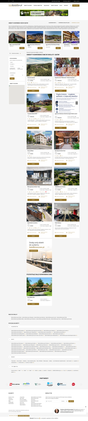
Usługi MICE (46, 5)
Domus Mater (30, 150)
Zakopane (29, 47)
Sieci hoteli (22, 398)
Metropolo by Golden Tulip (33, 186)
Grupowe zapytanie (56, 1)
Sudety (50, 360)
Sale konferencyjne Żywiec (66, 318)
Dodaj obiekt (75, 5)
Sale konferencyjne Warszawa (18, 343)
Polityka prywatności (13, 411)
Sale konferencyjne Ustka (43, 349)
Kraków (31, 80)
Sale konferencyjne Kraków (16, 317)
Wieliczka (60, 80)
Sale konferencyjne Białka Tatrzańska (43, 318)
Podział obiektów (38, 5)
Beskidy (25, 360)
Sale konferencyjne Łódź (16, 344)
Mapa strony (22, 403)
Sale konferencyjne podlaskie (32, 333)
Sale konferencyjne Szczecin (55, 349)
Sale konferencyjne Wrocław (44, 343)
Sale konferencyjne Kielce (66, 344)
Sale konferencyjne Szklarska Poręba (31, 346)
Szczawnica (48, 47)
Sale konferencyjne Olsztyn (71, 348)
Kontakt (66, 5)
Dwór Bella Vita (31, 297)
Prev (29, 67)
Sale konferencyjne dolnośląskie (18, 330)
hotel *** (56, 152)
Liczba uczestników (20, 69)
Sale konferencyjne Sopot (67, 349)
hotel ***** (20, 370)
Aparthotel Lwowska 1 (32, 222)
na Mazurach (21, 362)
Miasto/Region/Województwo (16, 60)
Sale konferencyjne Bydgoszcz (58, 346)
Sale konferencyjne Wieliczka (30, 318)
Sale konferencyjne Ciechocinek (32, 351)
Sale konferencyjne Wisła (62, 317)
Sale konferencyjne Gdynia (17, 348)
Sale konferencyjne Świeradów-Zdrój (44, 348)
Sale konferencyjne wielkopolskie (52, 335)
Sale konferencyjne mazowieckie (45, 332)
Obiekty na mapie (28, 5)
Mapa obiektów (23, 404)
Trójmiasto (13, 360)
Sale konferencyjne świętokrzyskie (18, 335)
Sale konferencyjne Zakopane (28, 317)
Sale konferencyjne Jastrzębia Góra (46, 351)
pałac (41, 370)
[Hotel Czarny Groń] (44, 15)
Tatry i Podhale (40, 360)
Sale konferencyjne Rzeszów (58, 348)
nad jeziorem (14, 362)
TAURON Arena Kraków (60, 186)
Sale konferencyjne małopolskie (31, 332)
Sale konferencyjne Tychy (56, 318)
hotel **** (28, 115)
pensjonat (70, 370)
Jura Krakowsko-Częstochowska (59, 360)
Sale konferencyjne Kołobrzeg (29, 348)
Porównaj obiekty (67, 1)
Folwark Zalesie (31, 77)
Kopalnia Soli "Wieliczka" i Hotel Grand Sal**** (65, 77)
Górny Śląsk (20, 360)
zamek (45, 370)
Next (49, 67)
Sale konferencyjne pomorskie (45, 333)
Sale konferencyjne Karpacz (17, 346)
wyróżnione (75, 370)
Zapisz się (71, 401)
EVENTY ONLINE (54, 5)
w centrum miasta (29, 362)
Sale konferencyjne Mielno (31, 349)
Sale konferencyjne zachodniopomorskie (68, 335)
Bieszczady (45, 360)
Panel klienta (76, 1)
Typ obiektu (12, 64)
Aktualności (11, 399)
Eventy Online (11, 397)
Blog (61, 5)
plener (13, 372)
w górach (76, 360)
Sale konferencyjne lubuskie (63, 330)
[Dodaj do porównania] (12, 41)
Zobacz (33, 90)
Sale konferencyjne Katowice (39, 317)
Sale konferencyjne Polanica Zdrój (18, 349)
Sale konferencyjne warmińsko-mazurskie (35, 335)
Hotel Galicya (58, 222)
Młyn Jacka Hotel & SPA (15, 44)
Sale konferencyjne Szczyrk (51, 317)
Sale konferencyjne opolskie (60, 332)
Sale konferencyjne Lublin (54, 344)
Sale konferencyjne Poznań (69, 343)
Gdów (31, 300)
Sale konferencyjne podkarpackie (18, 333)
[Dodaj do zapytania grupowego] (14, 41)
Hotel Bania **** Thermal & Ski (70, 44)
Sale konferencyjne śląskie (59, 333)
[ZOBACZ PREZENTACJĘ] (17, 37)
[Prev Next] (39, 67)
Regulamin (19, 411)
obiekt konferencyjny (31, 79)
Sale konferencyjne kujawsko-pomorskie (34, 330)
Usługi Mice (22, 397)
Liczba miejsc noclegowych (12, 69)
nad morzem (70, 360)
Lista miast (22, 402)
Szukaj (12, 78)
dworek (28, 152)
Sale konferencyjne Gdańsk (57, 343)
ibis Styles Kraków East (60, 150)
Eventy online (14, 370)
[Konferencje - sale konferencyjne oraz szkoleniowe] (15, 6)
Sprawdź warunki (33, 250)
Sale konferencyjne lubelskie (50, 330)
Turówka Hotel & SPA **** (32, 113)
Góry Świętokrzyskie (32, 360)
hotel (37, 370)
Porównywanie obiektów (23, 415)
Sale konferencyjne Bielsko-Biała (17, 318)
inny (55, 79)
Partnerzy (10, 398)
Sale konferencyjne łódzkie (17, 332)
